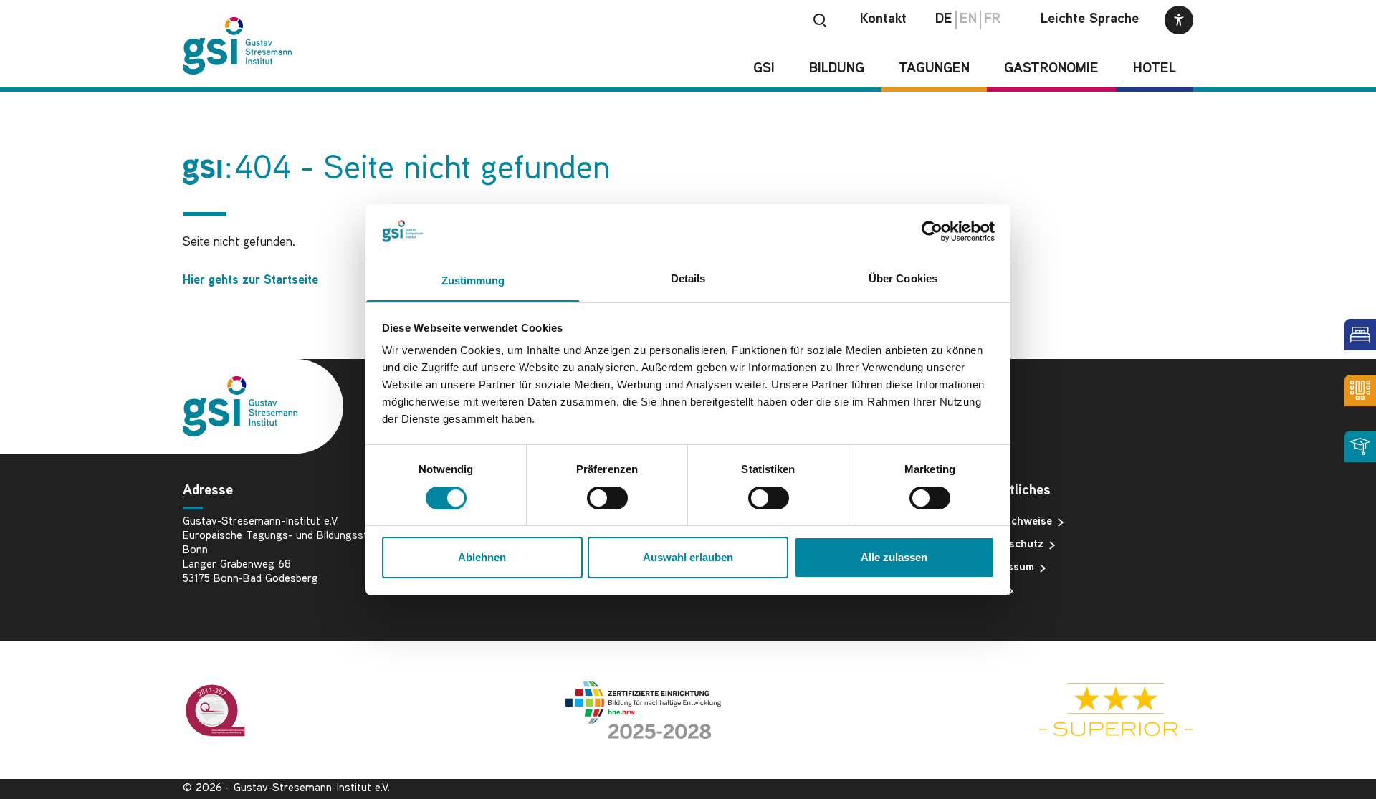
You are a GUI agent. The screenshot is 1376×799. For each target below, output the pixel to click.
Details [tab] (688, 278)
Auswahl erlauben (688, 557)
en (968, 20)
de (943, 20)
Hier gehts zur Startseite (250, 280)
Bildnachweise (1016, 522)
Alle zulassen (894, 557)
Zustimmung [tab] (473, 280)
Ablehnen (482, 557)
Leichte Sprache (1090, 20)
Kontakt (883, 20)
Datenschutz (1011, 545)
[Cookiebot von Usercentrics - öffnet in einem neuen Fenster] (932, 231)
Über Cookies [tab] (903, 278)
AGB (991, 590)
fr (992, 20)
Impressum (1007, 568)
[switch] (607, 498)
